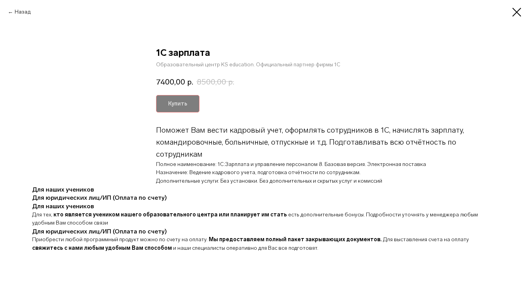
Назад (23, 12)
